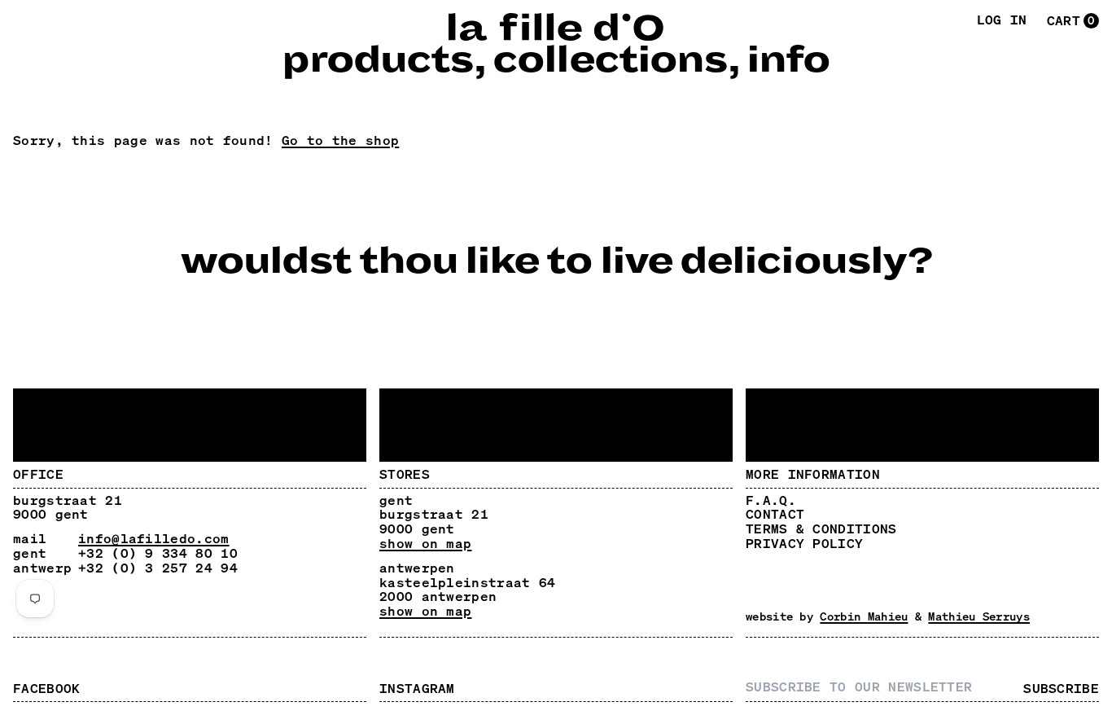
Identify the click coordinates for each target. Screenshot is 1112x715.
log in (1002, 20)
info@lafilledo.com (154, 538)
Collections (610, 60)
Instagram (417, 688)
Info (788, 60)
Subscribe (1061, 688)
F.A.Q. (771, 500)
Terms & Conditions (821, 528)
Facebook (46, 688)
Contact (775, 514)
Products (377, 60)
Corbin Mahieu (864, 616)
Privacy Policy (804, 543)
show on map (425, 544)
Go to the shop (340, 140)
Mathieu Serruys (979, 616)
